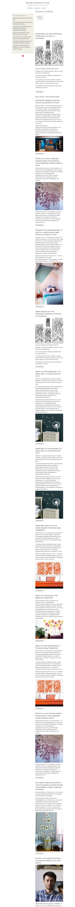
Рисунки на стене (40, 17)
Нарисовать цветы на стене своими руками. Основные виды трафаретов (48, 527)
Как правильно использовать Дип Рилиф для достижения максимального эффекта (22, 28)
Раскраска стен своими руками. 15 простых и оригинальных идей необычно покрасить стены (48, 232)
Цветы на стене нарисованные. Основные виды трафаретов (47, 647)
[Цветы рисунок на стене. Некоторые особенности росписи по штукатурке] (49, 330)
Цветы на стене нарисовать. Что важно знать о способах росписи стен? (48, 373)
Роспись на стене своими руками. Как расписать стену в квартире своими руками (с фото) (48, 715)
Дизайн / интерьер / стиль (37, 3)
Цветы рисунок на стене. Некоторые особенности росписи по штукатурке (48, 313)
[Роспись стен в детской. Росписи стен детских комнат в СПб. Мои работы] (49, 883)
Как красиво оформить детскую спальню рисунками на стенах (47, 101)
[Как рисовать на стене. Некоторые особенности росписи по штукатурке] (49, 53)
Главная (30, 8)
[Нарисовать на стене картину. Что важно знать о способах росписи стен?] (49, 505)
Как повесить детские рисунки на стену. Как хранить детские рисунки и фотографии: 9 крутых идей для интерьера (49, 785)
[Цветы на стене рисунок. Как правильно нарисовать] (49, 629)
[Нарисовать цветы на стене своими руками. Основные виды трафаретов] (49, 575)
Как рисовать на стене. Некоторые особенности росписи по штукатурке (48, 36)
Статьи (43, 8)
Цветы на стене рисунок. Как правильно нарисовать (46, 596)
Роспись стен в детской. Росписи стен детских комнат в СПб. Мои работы (48, 860)
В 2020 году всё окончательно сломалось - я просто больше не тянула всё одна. (22, 47)
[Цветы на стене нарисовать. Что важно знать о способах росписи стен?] (49, 428)
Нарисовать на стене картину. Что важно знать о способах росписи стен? (48, 450)
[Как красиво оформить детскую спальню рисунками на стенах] (49, 144)
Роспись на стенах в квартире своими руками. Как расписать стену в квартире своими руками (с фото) (49, 161)
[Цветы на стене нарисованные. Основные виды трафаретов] (49, 692)
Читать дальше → (39, 91)
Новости (37, 8)
